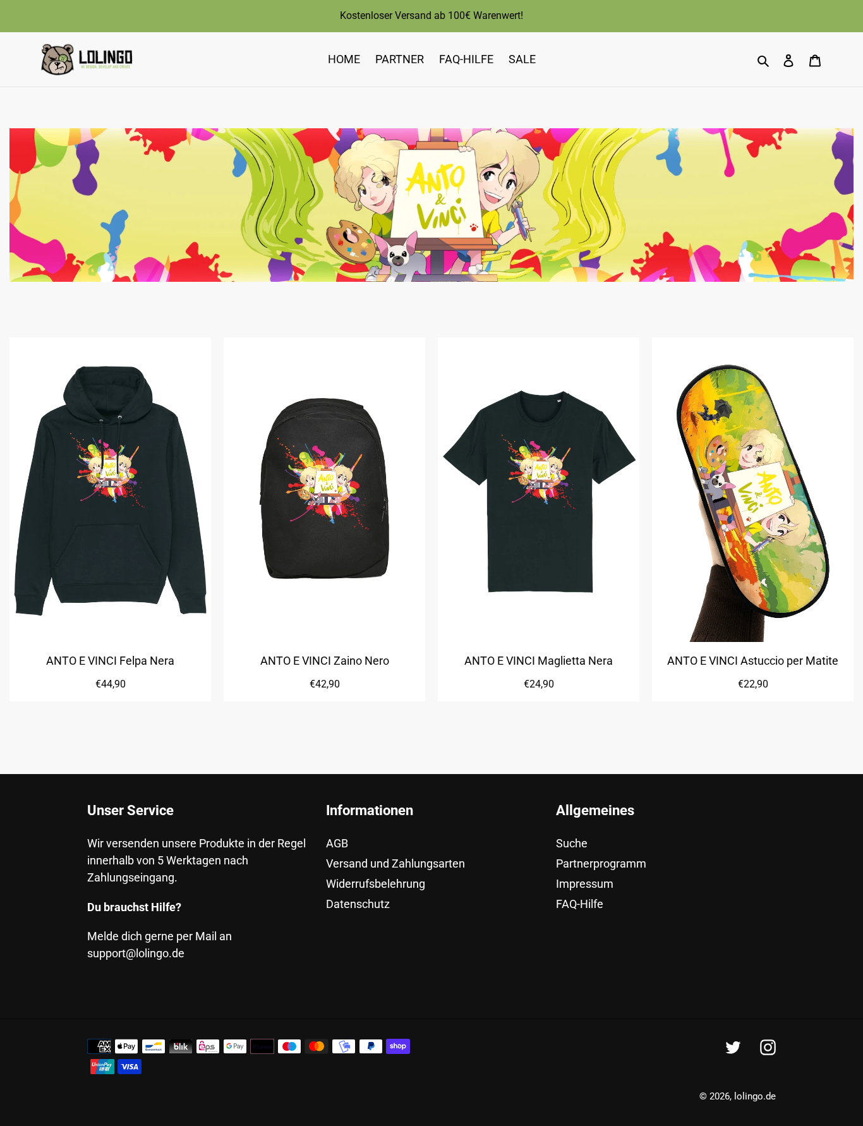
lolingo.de (755, 1096)
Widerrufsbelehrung (375, 883)
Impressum (584, 883)
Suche (572, 843)
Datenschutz (358, 904)
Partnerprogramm (601, 863)
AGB (337, 843)
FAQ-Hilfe (579, 904)
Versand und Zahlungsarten (395, 863)
